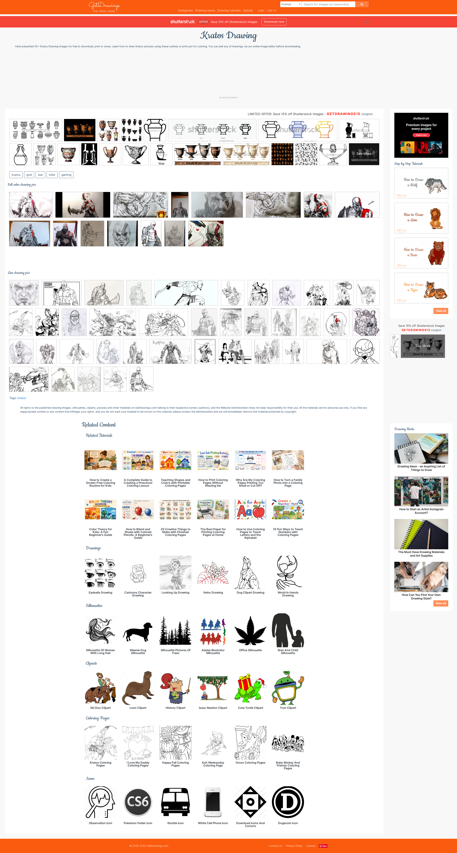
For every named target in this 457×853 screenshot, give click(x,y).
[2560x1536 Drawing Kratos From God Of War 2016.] (217, 207)
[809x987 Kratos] (139, 295)
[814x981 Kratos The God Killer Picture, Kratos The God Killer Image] (267, 354)
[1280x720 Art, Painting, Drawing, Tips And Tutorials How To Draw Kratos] (273, 207)
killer (52, 174)
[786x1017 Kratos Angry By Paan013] (368, 294)
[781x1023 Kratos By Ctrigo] (232, 295)
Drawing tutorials (229, 10)
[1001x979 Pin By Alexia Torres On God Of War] (364, 353)
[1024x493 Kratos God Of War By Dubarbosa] (186, 295)
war (40, 174)
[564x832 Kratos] (343, 295)
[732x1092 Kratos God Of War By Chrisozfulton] (151, 236)
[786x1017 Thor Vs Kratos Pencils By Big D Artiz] (89, 382)
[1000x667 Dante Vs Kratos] (163, 325)
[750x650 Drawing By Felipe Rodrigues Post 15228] (206, 236)
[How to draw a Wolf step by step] (421, 183)
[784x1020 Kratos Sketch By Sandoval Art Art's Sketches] (92, 236)
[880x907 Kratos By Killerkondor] (24, 295)
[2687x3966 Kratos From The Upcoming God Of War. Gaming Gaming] (175, 236)
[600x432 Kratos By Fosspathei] (170, 354)
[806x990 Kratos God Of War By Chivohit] (21, 354)
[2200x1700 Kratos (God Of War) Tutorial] (61, 295)
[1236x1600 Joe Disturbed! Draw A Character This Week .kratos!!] (283, 325)
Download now (274, 21)
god (29, 174)
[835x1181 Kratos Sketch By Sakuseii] (20, 325)
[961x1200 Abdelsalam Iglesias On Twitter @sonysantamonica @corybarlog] (65, 236)
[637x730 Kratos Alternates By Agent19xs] (365, 324)
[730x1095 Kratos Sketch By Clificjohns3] (47, 354)
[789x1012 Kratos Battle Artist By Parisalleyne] (336, 325)
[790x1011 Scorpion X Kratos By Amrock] (63, 381)
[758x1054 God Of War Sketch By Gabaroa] (256, 325)
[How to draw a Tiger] (421, 288)
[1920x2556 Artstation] (74, 325)
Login (261, 10)
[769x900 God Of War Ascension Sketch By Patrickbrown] (317, 295)
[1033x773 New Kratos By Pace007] (327, 354)
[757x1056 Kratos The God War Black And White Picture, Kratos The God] (47, 325)
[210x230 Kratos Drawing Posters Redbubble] (318, 207)
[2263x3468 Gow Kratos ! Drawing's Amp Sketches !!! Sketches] (230, 325)
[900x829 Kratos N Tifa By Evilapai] (235, 354)
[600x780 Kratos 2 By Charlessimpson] (115, 381)
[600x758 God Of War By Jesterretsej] (204, 325)
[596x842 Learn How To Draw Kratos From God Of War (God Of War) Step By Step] (293, 354)
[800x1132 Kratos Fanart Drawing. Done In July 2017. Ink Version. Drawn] (205, 354)
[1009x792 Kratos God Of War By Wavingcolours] (104, 295)
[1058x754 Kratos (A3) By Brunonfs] (30, 207)
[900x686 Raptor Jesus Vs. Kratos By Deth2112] (28, 382)
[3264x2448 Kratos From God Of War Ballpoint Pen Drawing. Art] (29, 236)
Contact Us (275, 845)
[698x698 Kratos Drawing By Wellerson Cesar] (122, 236)
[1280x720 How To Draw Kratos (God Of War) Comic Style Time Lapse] (140, 207)
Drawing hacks (205, 10)
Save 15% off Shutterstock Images (421, 325)
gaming (66, 174)
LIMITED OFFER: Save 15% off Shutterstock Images (285, 114)
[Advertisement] (230, 72)
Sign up (272, 10)
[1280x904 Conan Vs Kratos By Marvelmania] (113, 325)
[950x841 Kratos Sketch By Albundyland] (77, 354)
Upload (248, 10)
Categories (185, 10)
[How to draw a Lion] (421, 218)
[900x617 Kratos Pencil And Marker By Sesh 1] (357, 207)
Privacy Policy (294, 845)
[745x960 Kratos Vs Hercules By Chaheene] (108, 354)
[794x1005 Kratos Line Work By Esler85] (141, 382)
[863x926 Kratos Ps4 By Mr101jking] (287, 295)
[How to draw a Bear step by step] (421, 253)
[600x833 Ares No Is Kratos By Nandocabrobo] (258, 295)
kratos (16, 174)
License (310, 845)
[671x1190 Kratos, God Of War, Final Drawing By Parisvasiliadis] (179, 207)
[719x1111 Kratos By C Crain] (310, 325)
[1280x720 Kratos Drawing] (83, 207)
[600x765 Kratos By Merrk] (135, 354)
